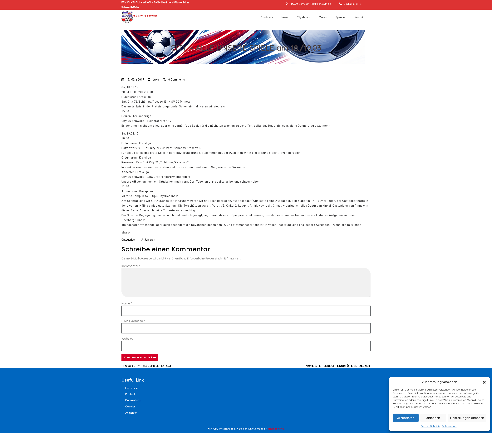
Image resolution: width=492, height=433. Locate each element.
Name (126, 303)
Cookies (130, 406)
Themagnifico (275, 428)
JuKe (155, 79)
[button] (484, 382)
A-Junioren (148, 239)
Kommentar (130, 266)
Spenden (341, 17)
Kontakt (359, 17)
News (285, 17)
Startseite (267, 17)
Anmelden (131, 412)
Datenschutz (449, 426)
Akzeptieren (405, 418)
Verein (323, 17)
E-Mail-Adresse (133, 321)
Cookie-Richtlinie (430, 426)
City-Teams (304, 17)
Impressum (131, 388)
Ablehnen (433, 418)
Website (127, 339)
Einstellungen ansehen (467, 418)
